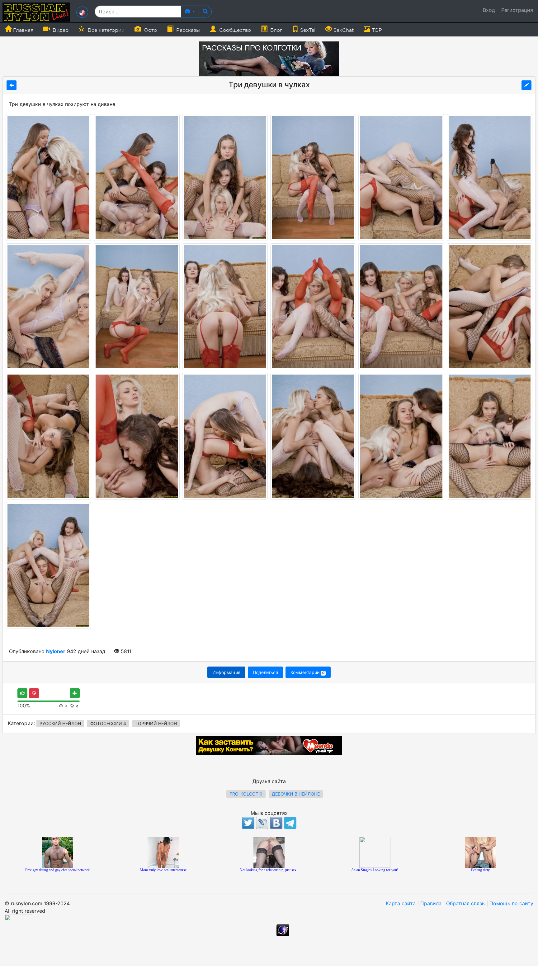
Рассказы (187, 30)
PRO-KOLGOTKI (245, 793)
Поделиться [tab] (265, 672)
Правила (430, 903)
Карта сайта (401, 903)
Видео (59, 30)
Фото (149, 30)
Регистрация (517, 10)
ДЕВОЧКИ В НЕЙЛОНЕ (296, 793)
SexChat (343, 30)
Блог (275, 30)
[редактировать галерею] (526, 85)
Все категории (105, 30)
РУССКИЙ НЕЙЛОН (60, 723)
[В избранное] (75, 693)
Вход (489, 10)
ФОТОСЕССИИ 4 (108, 723)
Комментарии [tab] (307, 672)
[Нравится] (22, 693)
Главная (22, 30)
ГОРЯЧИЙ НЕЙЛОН (156, 723)
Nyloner (55, 651)
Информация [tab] (226, 672)
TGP (376, 30)
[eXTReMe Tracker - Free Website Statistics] (282, 930)
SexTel (307, 30)
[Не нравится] (34, 693)
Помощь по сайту (511, 903)
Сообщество (234, 30)
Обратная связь (465, 903)
